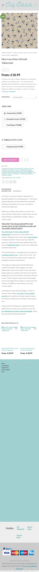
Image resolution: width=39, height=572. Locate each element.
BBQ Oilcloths (24, 168)
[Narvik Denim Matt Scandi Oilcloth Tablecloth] (10, 336)
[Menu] (3, 5)
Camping (12, 170)
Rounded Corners (15, 119)
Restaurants (23, 172)
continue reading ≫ (8, 91)
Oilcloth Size (6, 97)
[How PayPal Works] (18, 552)
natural (14, 177)
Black (10, 177)
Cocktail (16, 171)
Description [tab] (6, 191)
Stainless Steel (14, 147)
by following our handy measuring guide (17, 311)
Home (4, 53)
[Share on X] (7, 182)
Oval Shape (13, 125)
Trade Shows (23, 174)
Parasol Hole (14, 113)
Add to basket (10, 160)
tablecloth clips (13, 245)
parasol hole (32, 237)
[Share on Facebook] (3, 182)
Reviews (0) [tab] (17, 191)
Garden (4, 172)
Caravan (17, 170)
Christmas (10, 171)
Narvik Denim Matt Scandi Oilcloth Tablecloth (10, 349)
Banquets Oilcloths (14, 168)
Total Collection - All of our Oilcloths (19, 173)
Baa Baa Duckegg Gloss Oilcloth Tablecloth (27, 349)
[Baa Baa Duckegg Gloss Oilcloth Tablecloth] (28, 336)
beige (6, 177)
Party (18, 172)
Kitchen (9, 172)
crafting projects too (10, 255)
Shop (9, 53)
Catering (23, 170)
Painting (14, 55)
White (19, 177)
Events (25, 171)
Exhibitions (30, 171)
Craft (20, 171)
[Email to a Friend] (11, 182)
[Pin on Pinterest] (14, 182)
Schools (30, 172)
